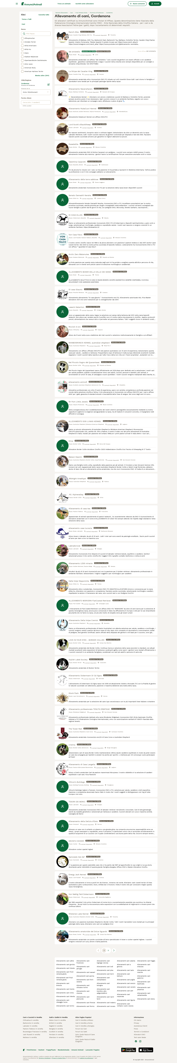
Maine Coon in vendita (57, 1020)
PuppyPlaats (51, 1050)
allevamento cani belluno (123, 975)
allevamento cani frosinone (83, 962)
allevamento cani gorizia (65, 964)
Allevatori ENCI (139, 1034)
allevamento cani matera (106, 1003)
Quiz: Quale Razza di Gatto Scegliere (85, 1040)
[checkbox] (22, 38)
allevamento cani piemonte (83, 998)
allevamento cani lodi (105, 967)
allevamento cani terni (105, 974)
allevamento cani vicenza (83, 992)
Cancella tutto (44, 15)
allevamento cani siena (146, 999)
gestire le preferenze (86, 1058)
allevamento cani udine (65, 961)
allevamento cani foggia (146, 961)
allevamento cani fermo (85, 1006)
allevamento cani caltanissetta (143, 994)
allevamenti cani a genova (124, 966)
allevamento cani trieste (65, 968)
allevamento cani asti (125, 991)
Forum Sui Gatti (81, 1032)
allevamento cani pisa (105, 970)
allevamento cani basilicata (143, 983)
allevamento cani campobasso (103, 979)
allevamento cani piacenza (143, 988)
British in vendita (55, 1023)
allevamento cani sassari (86, 972)
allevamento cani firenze (86, 1003)
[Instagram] (140, 1041)
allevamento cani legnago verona (103, 962)
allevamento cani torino (65, 1006)
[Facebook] (136, 1041)
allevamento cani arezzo (126, 983)
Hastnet (41, 1050)
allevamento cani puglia (126, 980)
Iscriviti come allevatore (84, 4)
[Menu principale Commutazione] (17, 4)
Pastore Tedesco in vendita (33, 1029)
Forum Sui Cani (81, 1029)
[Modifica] (49, 84)
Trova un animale (64, 4)
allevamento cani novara (106, 1006)
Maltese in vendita (30, 1037)
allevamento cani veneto (126, 987)
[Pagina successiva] (114, 950)
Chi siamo (137, 1020)
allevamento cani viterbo (65, 996)
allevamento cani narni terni (105, 998)
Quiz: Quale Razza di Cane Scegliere (85, 1036)
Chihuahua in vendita (30, 1020)
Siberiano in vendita (56, 1037)
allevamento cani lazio (125, 970)
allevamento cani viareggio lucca (62, 1001)
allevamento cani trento (65, 989)
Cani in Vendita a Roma (83, 1023)
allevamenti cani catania (126, 961)
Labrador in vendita (30, 1026)
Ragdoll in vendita (55, 1026)
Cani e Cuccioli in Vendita (32, 1017)
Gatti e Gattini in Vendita (58, 1017)
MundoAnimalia (63, 1050)
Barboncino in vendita (31, 1023)
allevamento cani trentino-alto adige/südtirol (103, 991)
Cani (23, 24)
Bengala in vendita (56, 1029)
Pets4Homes (31, 1050)
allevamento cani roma (65, 993)
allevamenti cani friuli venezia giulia (64, 979)
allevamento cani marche (143, 971)
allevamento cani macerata (123, 995)
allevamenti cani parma (85, 976)
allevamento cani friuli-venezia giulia (65, 973)
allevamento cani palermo (143, 977)
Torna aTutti (26, 19)
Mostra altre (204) (42, 75)
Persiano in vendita (56, 1034)
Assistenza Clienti (140, 1026)
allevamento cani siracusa (143, 966)
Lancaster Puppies (92, 1050)
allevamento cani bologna (103, 984)
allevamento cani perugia (83, 968)
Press (136, 1029)
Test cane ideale (140, 1037)
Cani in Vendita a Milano (84, 1020)
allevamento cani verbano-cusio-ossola (125, 1005)
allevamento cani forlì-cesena (85, 981)
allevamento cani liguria (126, 1000)
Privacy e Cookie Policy (59, 1058)
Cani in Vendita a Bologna (84, 1026)
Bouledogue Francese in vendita (35, 1032)
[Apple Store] (146, 1049)
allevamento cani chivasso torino (83, 986)
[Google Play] (128, 1049)
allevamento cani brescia (62, 984)
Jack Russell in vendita (31, 1034)
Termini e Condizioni (141, 1032)
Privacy (136, 1023)
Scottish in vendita (56, 1032)
